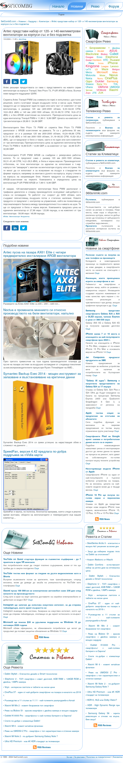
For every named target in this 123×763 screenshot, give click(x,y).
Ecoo (99, 57)
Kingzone (92, 65)
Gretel (89, 60)
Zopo (88, 92)
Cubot (114, 53)
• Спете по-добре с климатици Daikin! (21, 720)
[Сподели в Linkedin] (15, 81)
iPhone (113, 62)
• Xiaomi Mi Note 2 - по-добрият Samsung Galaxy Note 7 (30, 736)
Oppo (89, 81)
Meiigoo (116, 69)
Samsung (112, 81)
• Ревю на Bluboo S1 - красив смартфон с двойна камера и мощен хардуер (40, 710)
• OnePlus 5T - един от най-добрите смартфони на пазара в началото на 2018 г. (103, 606)
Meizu (89, 72)
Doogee (89, 57)
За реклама (79, 757)
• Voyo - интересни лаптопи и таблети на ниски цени (29, 687)
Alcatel (100, 50)
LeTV (88, 69)
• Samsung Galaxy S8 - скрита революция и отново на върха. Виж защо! (103, 716)
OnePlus (111, 78)
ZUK (100, 92)
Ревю (95, 6)
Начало (58, 6)
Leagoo (104, 66)
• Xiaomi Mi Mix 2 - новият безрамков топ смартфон (28, 705)
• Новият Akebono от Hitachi (99, 559)
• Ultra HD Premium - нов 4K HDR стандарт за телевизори (31, 741)
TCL (105, 84)
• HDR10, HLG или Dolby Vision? (101, 699)
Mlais (115, 72)
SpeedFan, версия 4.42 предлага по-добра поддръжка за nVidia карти (34, 453)
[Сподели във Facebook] (6, 81)
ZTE (94, 92)
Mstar (102, 75)
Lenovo (114, 66)
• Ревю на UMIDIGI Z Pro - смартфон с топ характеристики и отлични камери (41, 730)
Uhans (89, 87)
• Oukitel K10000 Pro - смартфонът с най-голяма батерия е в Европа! (37, 715)
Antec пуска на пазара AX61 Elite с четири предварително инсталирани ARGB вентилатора (39, 254)
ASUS (113, 51)
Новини (77, 6)
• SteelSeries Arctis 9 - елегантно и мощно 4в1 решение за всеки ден (103, 545)
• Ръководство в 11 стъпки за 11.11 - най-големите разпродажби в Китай (39, 700)
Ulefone (103, 87)
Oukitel (99, 81)
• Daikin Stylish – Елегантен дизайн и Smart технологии (30, 673)
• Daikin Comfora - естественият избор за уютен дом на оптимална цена (103, 567)
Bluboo (104, 54)
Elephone (112, 57)
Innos (101, 63)
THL (115, 84)
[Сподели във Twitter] (23, 81)
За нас (69, 757)
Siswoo (90, 84)
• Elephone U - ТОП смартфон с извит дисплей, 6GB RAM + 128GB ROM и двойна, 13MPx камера (103, 586)
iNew (91, 63)
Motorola (90, 75)
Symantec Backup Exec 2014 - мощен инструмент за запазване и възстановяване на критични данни (42, 375)
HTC (105, 60)
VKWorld (101, 90)
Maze (105, 69)
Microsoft (102, 72)
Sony (99, 84)
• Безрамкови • (98, 48)
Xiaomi (113, 89)
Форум (113, 6)
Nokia (89, 78)
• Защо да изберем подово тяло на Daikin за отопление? (103, 553)
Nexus (113, 75)
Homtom (96, 60)
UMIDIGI (115, 87)
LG (96, 69)
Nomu (100, 78)
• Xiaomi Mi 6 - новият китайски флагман (23, 725)
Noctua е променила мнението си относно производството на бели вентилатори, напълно (38, 311)
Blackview (92, 54)
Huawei (115, 60)
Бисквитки (117, 757)
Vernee (89, 90)
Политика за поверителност (98, 757)
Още (36, 568)
